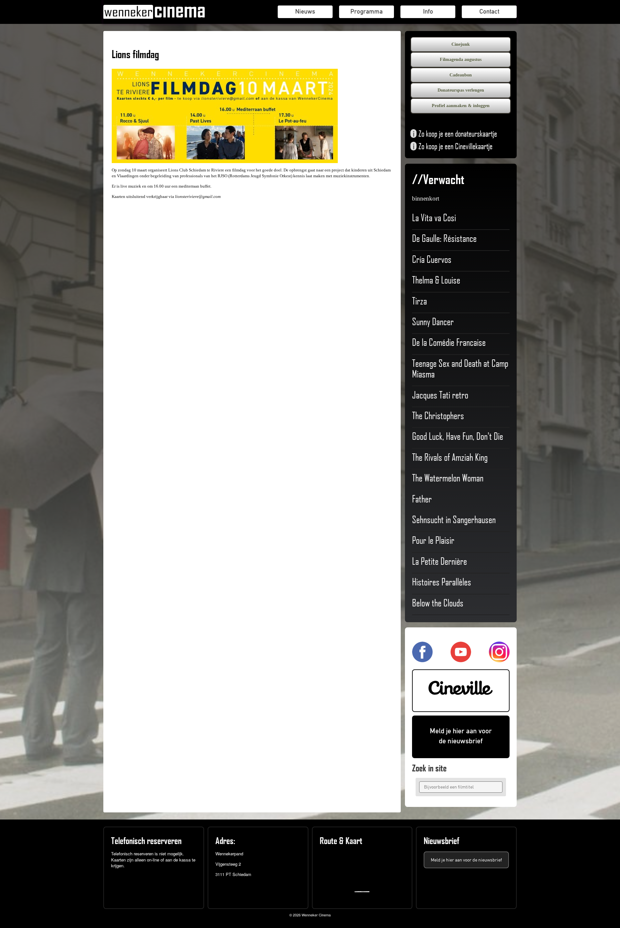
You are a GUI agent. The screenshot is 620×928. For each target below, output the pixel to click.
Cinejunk (460, 44)
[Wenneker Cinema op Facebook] (422, 660)
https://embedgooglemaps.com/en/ (363, 891)
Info (428, 11)
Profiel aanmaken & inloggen (461, 105)
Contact (489, 11)
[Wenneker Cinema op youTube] (460, 660)
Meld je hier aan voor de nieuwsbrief (461, 736)
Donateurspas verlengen (461, 90)
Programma (366, 11)
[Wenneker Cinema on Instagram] (499, 660)
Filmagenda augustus (460, 59)
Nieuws (305, 11)
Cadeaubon (461, 75)
